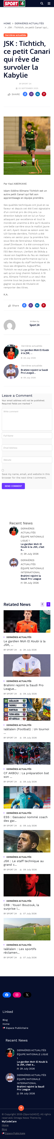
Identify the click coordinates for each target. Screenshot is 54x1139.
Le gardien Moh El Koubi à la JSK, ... (35, 351)
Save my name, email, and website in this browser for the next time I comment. (26, 476)
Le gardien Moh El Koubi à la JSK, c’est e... (32, 547)
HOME (7, 23)
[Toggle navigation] (49, 3)
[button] (41, 3)
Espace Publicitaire (16, 1028)
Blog (5, 1019)
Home (6, 1024)
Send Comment (13, 486)
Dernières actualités (29, 23)
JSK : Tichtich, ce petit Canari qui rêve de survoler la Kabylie (27, 59)
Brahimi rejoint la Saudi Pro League (31, 577)
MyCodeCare (9, 1121)
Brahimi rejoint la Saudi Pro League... (34, 371)
